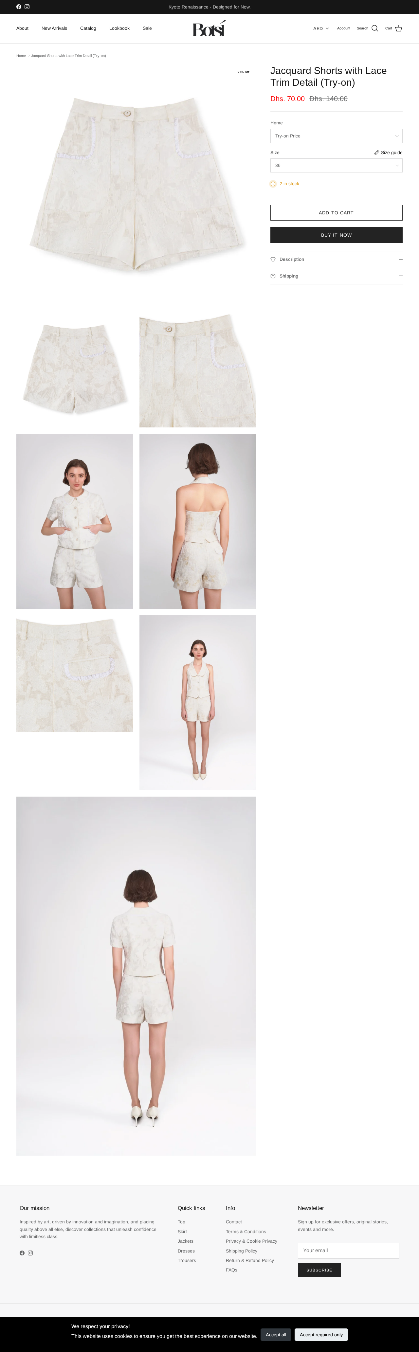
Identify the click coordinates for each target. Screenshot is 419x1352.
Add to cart (336, 212)
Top (181, 1221)
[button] (321, 28)
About (22, 28)
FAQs (231, 1269)
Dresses (186, 1250)
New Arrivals (54, 28)
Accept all (276, 1334)
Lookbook (119, 28)
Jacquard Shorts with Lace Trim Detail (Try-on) (68, 56)
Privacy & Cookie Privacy (251, 1241)
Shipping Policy (241, 1250)
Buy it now (336, 235)
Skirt (182, 1231)
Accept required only (321, 1334)
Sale (147, 28)
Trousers (187, 1260)
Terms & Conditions (246, 1231)
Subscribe (319, 1270)
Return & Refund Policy (250, 1260)
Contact (234, 1221)
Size (275, 152)
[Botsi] (209, 28)
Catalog (88, 28)
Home (21, 56)
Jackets (185, 1241)
